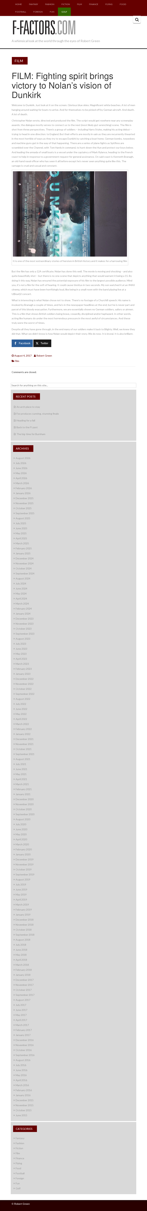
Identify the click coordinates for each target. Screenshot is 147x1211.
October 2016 (24, 1050)
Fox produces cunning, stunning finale (37, 413)
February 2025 (24, 548)
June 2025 (21, 528)
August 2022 (23, 698)
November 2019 (25, 864)
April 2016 (21, 1080)
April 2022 (21, 718)
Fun (52, 11)
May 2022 (21, 713)
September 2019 (25, 874)
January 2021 (23, 794)
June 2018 (21, 949)
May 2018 (21, 954)
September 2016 (25, 1055)
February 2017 (24, 1029)
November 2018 (25, 924)
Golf (64, 11)
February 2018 (24, 969)
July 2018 (21, 944)
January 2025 (23, 553)
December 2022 (25, 678)
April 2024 (21, 598)
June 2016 (21, 1070)
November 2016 (25, 1045)
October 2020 (24, 809)
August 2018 (23, 939)
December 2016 (25, 1040)
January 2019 (23, 914)
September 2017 (25, 994)
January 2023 (23, 673)
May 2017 (21, 1014)
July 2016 (21, 1065)
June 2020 (21, 829)
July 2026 (21, 463)
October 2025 (24, 508)
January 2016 (23, 1095)
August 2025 (23, 518)
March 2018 (22, 964)
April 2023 (21, 658)
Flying (109, 4)
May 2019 (21, 894)
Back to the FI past (27, 427)
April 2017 (21, 1019)
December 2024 (25, 558)
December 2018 (25, 919)
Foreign (38, 11)
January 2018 (23, 974)
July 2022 (21, 703)
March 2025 (22, 543)
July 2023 (21, 643)
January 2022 (23, 733)
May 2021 (21, 774)
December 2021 (25, 739)
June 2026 (21, 468)
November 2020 (25, 804)
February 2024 (24, 608)
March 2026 (22, 483)
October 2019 (24, 869)
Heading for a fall (25, 420)
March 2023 (22, 663)
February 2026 (24, 488)
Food (123, 4)
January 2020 (23, 854)
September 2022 (25, 693)
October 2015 (24, 1110)
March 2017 (22, 1024)
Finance (93, 4)
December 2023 (25, 618)
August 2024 (23, 578)
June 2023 (21, 648)
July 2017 (21, 1004)
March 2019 (22, 904)
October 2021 (24, 749)
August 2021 (23, 759)
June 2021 (21, 769)
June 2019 (21, 889)
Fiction (65, 4)
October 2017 (24, 989)
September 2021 (25, 754)
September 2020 (25, 814)
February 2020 (24, 849)
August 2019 (23, 879)
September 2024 (25, 573)
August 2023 (23, 638)
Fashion (49, 4)
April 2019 (21, 899)
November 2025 (25, 503)
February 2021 (24, 789)
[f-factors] (44, 27)
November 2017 (25, 984)
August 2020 (23, 819)
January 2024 (23, 613)
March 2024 (22, 603)
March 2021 (22, 784)
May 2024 (21, 593)
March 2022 (22, 723)
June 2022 (21, 708)
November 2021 (25, 744)
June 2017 (21, 1009)
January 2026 (23, 493)
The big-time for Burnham (30, 434)
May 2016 (21, 1075)
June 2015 (21, 1115)
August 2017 (23, 999)
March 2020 (22, 844)
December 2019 (25, 859)
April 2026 (21, 478)
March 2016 (22, 1085)
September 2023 (25, 633)
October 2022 (24, 688)
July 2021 (21, 764)
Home (18, 4)
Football (20, 11)
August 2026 (23, 458)
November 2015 (25, 1105)
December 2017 (25, 979)
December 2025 (25, 498)
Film (79, 4)
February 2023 (24, 668)
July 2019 (21, 884)
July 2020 (21, 824)
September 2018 (25, 934)
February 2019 (24, 909)
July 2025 (21, 523)
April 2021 (21, 779)
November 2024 (25, 563)
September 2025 (25, 513)
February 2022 (24, 728)
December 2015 (25, 1100)
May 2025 (21, 533)
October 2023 (24, 628)
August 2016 (23, 1060)
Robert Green (44, 355)
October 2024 (24, 568)
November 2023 (25, 623)
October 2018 (24, 929)
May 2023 (21, 653)
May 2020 (21, 834)
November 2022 (25, 683)
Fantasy (33, 4)
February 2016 (24, 1090)
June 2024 (21, 588)
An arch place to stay (28, 406)
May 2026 (21, 473)
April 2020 (21, 839)
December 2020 (25, 799)
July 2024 (21, 583)
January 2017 (23, 1034)
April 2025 (21, 538)
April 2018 (21, 959)
